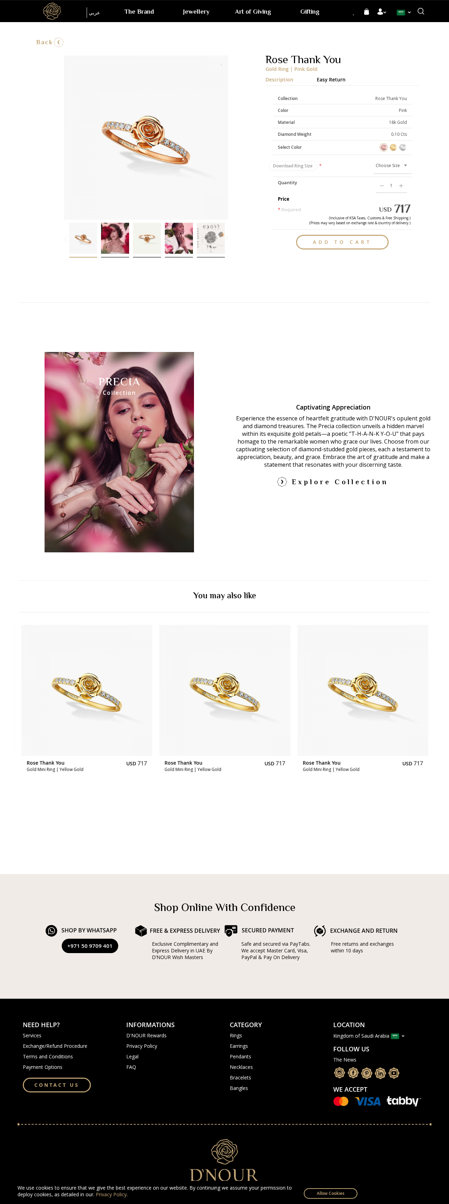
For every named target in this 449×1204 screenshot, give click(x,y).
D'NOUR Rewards (146, 1035)
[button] (405, 12)
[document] (224, 1192)
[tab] (291, 77)
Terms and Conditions (48, 1056)
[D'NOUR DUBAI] (52, 11)
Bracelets (240, 1077)
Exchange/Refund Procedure (55, 1046)
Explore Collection (340, 482)
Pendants (240, 1056)
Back (44, 43)
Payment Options (42, 1067)
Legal (132, 1056)
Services (32, 1035)
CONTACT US (56, 1085)
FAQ (131, 1067)
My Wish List (354, 12)
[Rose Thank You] (86, 690)
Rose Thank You (46, 762)
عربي (94, 12)
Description (279, 78)
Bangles (239, 1088)
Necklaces (241, 1067)
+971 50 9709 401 (90, 946)
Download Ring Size (293, 166)
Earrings (239, 1046)
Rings (236, 1035)
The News (344, 1059)
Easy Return (331, 78)
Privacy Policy (111, 1194)
